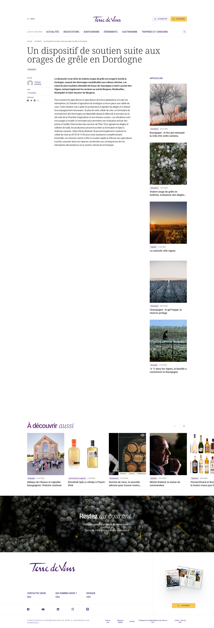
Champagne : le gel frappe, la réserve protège (166, 311)
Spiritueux (195, 478)
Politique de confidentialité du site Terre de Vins (153, 621)
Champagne (154, 306)
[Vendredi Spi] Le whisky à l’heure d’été (86, 484)
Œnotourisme (91, 31)
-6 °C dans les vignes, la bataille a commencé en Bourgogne (168, 370)
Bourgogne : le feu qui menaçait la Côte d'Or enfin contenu (167, 134)
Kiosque (90, 593)
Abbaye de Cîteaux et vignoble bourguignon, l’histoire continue (44, 484)
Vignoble (153, 247)
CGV (88, 596)
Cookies (132, 621)
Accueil (29, 41)
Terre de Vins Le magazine (77, 478)
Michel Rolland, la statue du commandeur (165, 484)
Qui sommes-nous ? (66, 593)
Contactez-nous (36, 593)
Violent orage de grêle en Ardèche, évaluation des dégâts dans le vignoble (167, 193)
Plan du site (107, 621)
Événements (111, 31)
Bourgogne (154, 365)
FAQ (29, 596)
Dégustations (71, 31)
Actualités (52, 31)
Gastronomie (129, 31)
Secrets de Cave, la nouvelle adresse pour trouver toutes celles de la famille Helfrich (124, 484)
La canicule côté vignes (162, 250)
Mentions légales (120, 621)
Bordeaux (154, 478)
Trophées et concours (155, 31)
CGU (57, 596)
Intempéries (32, 69)
